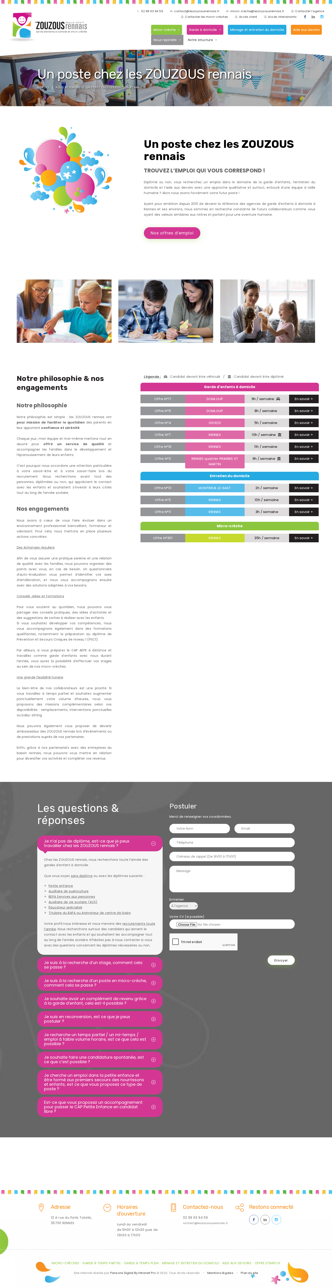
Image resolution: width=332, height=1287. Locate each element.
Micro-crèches (65, 1263)
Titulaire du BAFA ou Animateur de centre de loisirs (90, 913)
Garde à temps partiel (101, 1263)
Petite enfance (61, 886)
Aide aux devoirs (306, 29)
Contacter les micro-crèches (206, 17)
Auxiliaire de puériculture (69, 891)
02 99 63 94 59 (152, 11)
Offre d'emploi (267, 1263)
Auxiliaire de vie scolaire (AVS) (73, 902)
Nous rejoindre (165, 40)
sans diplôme (82, 876)
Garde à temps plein (141, 1263)
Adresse (60, 1207)
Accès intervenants (282, 17)
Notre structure (200, 40)
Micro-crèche (164, 29)
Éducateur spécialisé (65, 907)
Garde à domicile (203, 29)
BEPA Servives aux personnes (72, 896)
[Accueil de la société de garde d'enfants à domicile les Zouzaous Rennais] (47, 27)
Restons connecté (271, 1207)
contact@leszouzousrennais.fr (196, 11)
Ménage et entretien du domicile (257, 29)
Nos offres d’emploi (172, 233)
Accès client (248, 17)
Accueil (43, 87)
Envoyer (281, 960)
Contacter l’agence (309, 11)
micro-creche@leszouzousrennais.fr (257, 11)
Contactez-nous (203, 1207)
